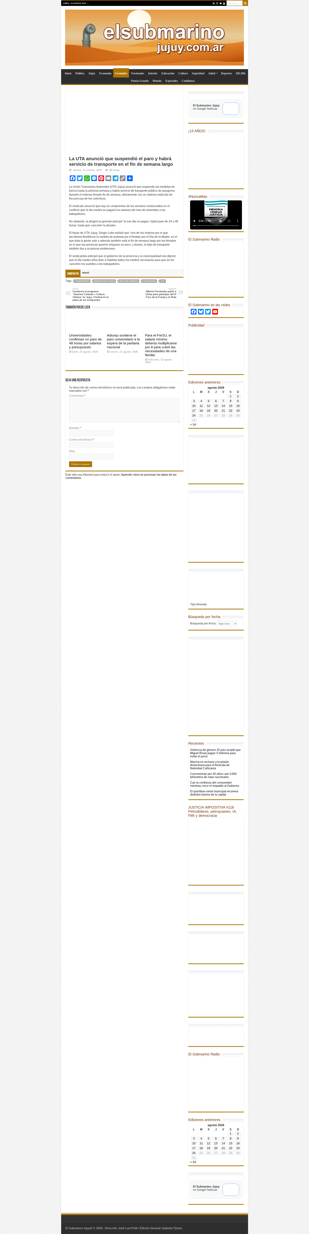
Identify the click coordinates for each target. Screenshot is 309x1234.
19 (208, 410)
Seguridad (198, 73)
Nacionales (137, 73)
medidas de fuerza (104, 281)
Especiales (171, 80)
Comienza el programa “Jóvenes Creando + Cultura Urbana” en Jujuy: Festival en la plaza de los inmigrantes (91, 294)
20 (215, 410)
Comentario (77, 395)
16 (238, 405)
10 (193, 405)
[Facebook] (217, 3)
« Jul (193, 424)
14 (223, 405)
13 (215, 405)
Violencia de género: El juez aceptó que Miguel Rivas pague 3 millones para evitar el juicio (215, 753)
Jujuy (91, 73)
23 (238, 410)
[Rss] (213, 3)
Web (72, 451)
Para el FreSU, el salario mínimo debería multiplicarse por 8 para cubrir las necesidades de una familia (161, 345)
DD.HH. (241, 73)
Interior (153, 73)
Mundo (157, 80)
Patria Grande (140, 80)
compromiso (82, 281)
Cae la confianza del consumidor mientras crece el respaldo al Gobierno (214, 784)
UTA (163, 281)
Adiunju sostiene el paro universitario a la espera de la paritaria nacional (123, 341)
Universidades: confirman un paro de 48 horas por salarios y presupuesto (85, 341)
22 (230, 410)
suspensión (149, 281)
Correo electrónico (81, 439)
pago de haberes (129, 281)
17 (193, 410)
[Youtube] (224, 3)
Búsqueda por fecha (203, 623)
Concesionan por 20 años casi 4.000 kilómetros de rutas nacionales (213, 775)
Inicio (68, 73)
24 (193, 415)
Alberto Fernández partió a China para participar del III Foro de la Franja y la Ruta (161, 293)
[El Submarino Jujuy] (154, 37)
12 (208, 405)
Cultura (183, 73)
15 (230, 405)
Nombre (75, 428)
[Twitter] (220, 3)
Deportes (226, 73)
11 (201, 405)
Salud (211, 73)
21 (223, 410)
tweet (85, 272)
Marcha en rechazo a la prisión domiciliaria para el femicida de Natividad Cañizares (210, 765)
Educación (167, 73)
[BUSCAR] (245, 3)
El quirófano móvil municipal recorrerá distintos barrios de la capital (214, 793)
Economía (105, 73)
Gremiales (121, 73)
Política (79, 73)
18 (201, 410)
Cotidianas (188, 80)
